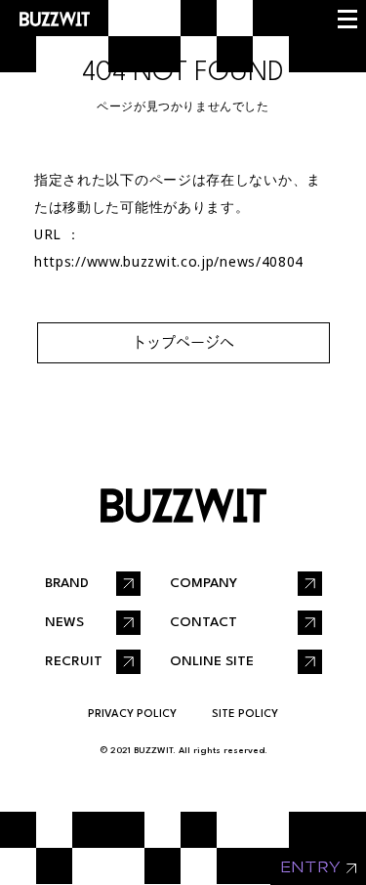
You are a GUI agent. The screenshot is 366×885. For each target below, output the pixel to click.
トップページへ (183, 342)
